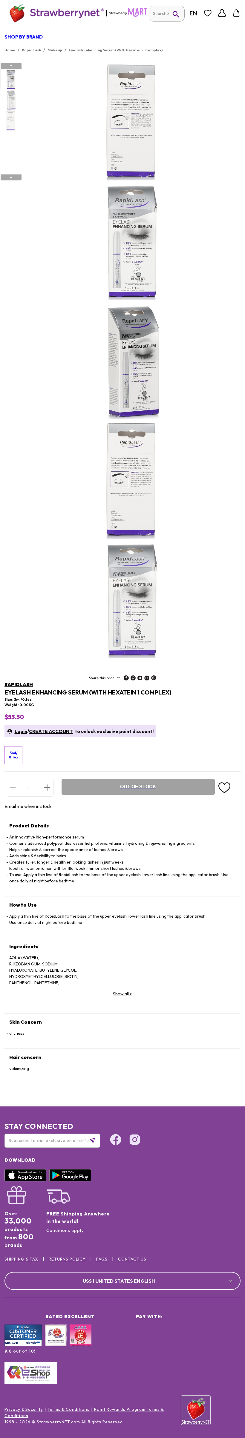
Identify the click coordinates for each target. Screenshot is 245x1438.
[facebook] (126, 678)
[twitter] (140, 678)
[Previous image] (11, 66)
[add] (47, 787)
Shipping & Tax (21, 1259)
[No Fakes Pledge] (80, 1341)
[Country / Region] (193, 13)
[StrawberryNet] (54, 13)
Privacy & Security (23, 1409)
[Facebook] (115, 1140)
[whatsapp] (153, 678)
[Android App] (71, 1180)
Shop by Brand (23, 37)
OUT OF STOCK (138, 786)
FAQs (102, 1259)
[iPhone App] (26, 1180)
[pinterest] (133, 678)
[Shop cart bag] (236, 13)
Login (21, 731)
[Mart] (128, 16)
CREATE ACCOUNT (51, 731)
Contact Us (132, 1259)
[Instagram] (134, 1140)
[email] (146, 678)
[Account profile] (222, 13)
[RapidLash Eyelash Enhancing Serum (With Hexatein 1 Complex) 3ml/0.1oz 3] (11, 120)
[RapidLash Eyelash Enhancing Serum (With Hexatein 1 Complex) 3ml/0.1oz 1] (11, 79)
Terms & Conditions (69, 1409)
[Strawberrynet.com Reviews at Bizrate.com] (23, 1344)
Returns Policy (67, 1259)
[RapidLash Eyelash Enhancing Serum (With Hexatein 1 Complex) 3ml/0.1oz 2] (11, 100)
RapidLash (18, 684)
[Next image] (11, 177)
